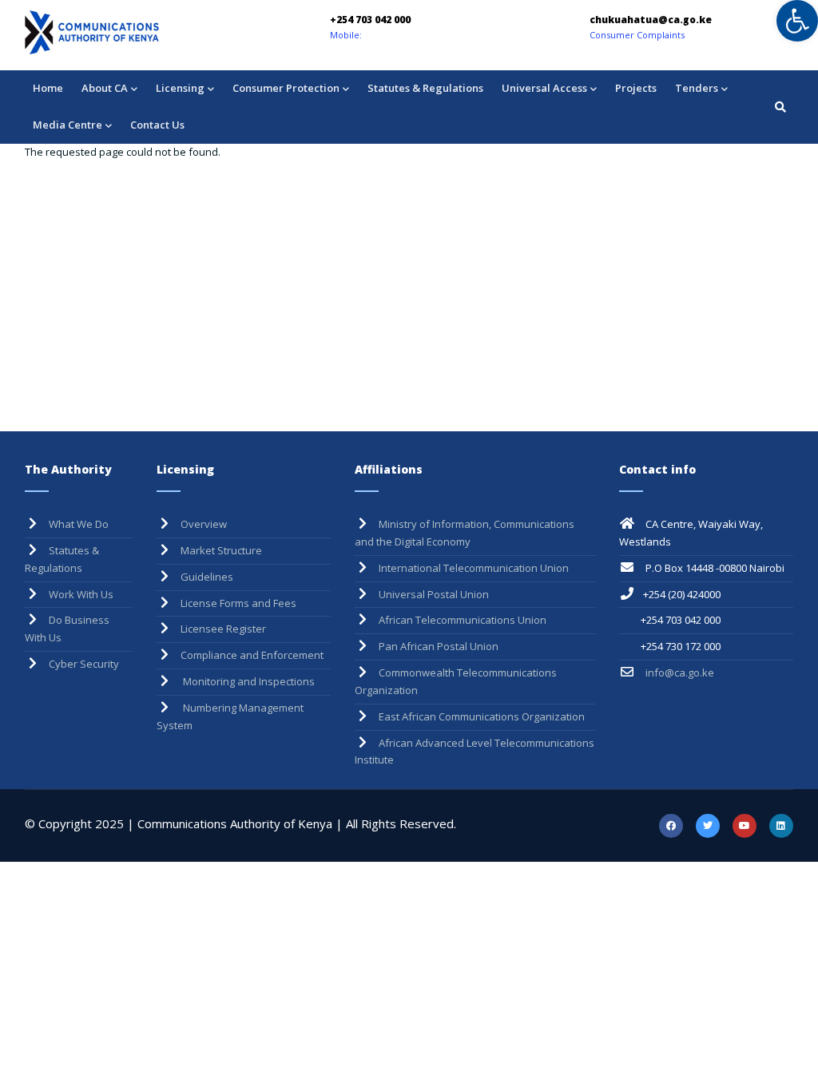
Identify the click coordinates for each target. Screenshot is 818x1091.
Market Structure (221, 550)
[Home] (136, 32)
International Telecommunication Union (474, 568)
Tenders (696, 88)
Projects (636, 88)
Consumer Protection (286, 88)
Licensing (180, 88)
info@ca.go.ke (678, 672)
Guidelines (207, 576)
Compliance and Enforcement (252, 655)
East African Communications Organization (482, 716)
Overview (204, 524)
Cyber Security (84, 664)
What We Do (79, 524)
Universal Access (544, 88)
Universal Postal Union (434, 594)
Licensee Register (223, 628)
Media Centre (67, 124)
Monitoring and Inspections (248, 681)
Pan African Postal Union (438, 646)
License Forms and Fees (238, 603)
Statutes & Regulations (425, 88)
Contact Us (157, 124)
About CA (104, 88)
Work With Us (81, 594)
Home (48, 88)
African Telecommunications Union (462, 620)
